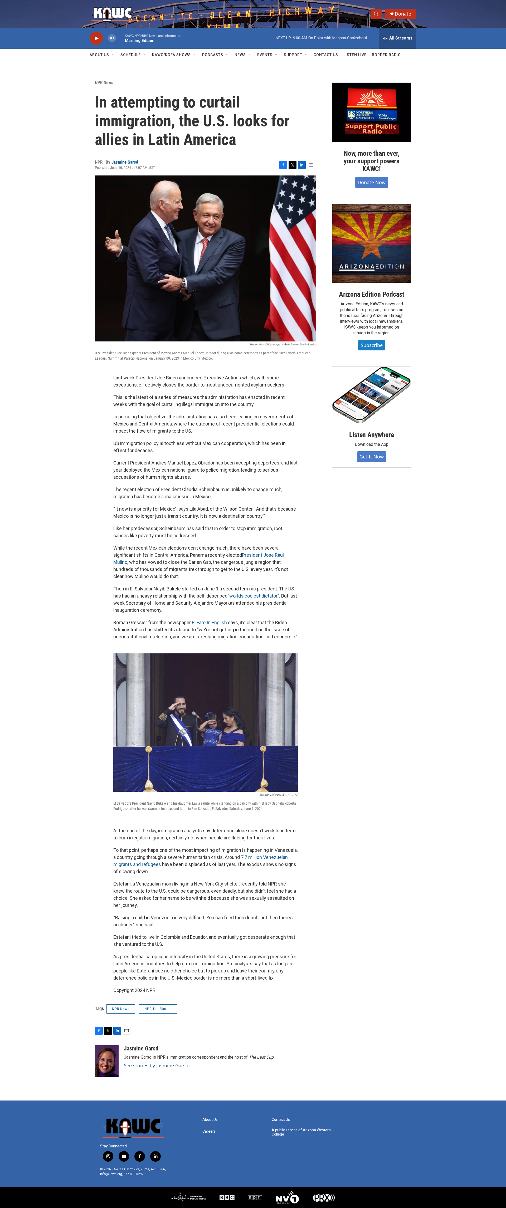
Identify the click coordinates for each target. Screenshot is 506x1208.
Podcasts (212, 55)
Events (265, 55)
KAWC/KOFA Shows (171, 55)
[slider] (120, 38)
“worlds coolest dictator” (253, 596)
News (240, 55)
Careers (209, 1131)
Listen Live (355, 55)
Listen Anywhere (371, 435)
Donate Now (372, 182)
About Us (99, 55)
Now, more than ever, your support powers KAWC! (372, 161)
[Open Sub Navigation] (113, 55)
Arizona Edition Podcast (371, 294)
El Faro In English (209, 622)
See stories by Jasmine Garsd (156, 1065)
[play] (96, 38)
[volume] (112, 38)
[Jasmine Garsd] (107, 1061)
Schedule (130, 55)
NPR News (104, 82)
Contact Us (326, 55)
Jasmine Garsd (124, 162)
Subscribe (372, 345)
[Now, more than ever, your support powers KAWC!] (371, 112)
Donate (403, 14)
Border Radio (386, 55)
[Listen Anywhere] (371, 395)
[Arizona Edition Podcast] (371, 243)
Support (293, 55)
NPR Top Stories (158, 1009)
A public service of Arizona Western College (301, 1132)
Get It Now (371, 456)
